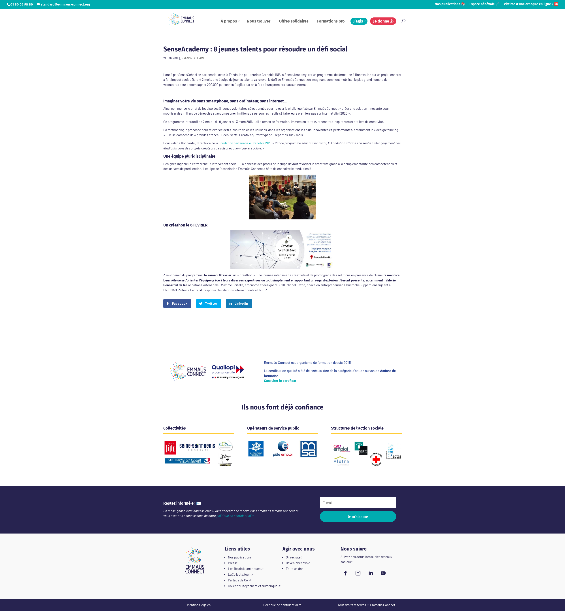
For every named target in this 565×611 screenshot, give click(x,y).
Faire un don (294, 569)
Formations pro (331, 21)
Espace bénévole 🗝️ (484, 4)
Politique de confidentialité (282, 605)
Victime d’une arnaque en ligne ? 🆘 (531, 4)
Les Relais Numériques (244, 569)
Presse (233, 563)
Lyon (200, 58)
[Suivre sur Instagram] (358, 573)
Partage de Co (238, 580)
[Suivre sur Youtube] (383, 573)
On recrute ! (294, 557)
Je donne (381, 21)
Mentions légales (199, 605)
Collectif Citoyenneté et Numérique (252, 586)
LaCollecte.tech (239, 574)
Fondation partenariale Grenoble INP (244, 143)
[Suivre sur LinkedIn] (370, 573)
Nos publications (240, 557)
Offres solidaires (294, 21)
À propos (229, 21)
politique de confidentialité (235, 516)
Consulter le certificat (280, 381)
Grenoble (189, 58)
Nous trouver (258, 21)
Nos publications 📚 (450, 4)
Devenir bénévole (298, 563)
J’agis (358, 21)
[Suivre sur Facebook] (345, 573)
